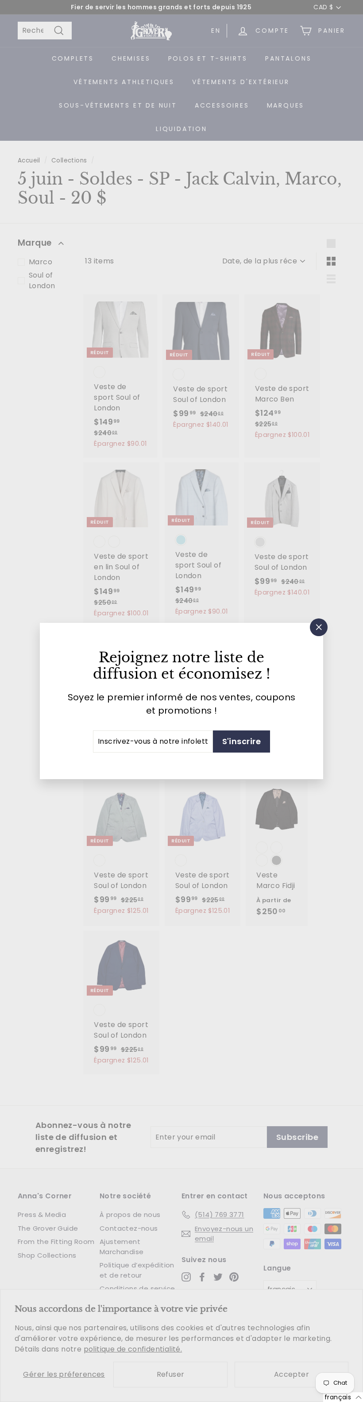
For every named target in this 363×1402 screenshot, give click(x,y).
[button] (343, 1397)
